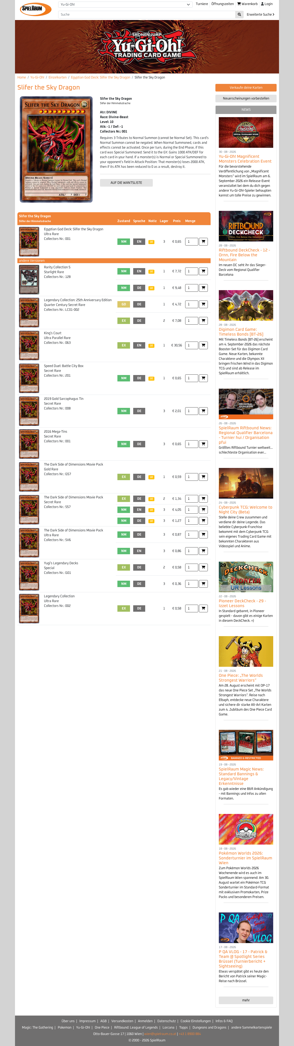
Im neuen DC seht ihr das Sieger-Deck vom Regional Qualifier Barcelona (242, 270)
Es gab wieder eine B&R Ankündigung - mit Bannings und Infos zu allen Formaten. (246, 793)
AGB (103, 1021)
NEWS (246, 109)
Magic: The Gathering (37, 1027)
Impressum (87, 1021)
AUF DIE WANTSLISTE (126, 182)
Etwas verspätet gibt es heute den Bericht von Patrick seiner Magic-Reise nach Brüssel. (244, 976)
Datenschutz (166, 1021)
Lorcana (168, 1027)
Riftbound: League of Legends (136, 1027)
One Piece (102, 1027)
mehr (246, 1000)
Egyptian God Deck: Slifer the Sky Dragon (100, 77)
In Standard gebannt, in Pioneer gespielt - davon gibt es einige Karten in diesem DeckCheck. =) (246, 615)
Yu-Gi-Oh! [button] (68, 4)
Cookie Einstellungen (196, 1021)
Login (269, 4)
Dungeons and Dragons (209, 1027)
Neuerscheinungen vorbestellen (246, 98)
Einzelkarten (58, 77)
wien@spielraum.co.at (160, 1034)
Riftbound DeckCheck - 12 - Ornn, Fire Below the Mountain (244, 255)
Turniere (202, 4)
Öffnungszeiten (222, 4)
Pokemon (64, 1027)
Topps (183, 1027)
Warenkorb (249, 4)
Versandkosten (122, 1021)
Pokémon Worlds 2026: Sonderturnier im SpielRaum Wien (245, 858)
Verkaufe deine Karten (246, 87)
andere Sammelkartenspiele (251, 1027)
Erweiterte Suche (260, 14)
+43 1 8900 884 (190, 1034)
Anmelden (145, 1021)
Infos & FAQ (224, 1021)
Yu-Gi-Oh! (37, 77)
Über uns (68, 1021)
